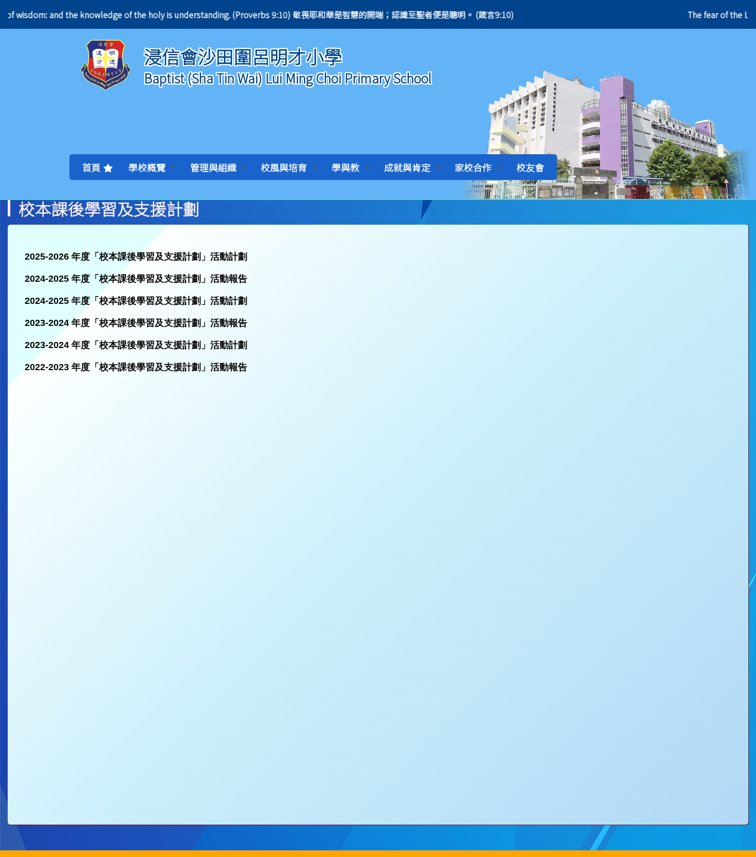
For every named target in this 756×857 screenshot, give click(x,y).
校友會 (530, 167)
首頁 (91, 167)
